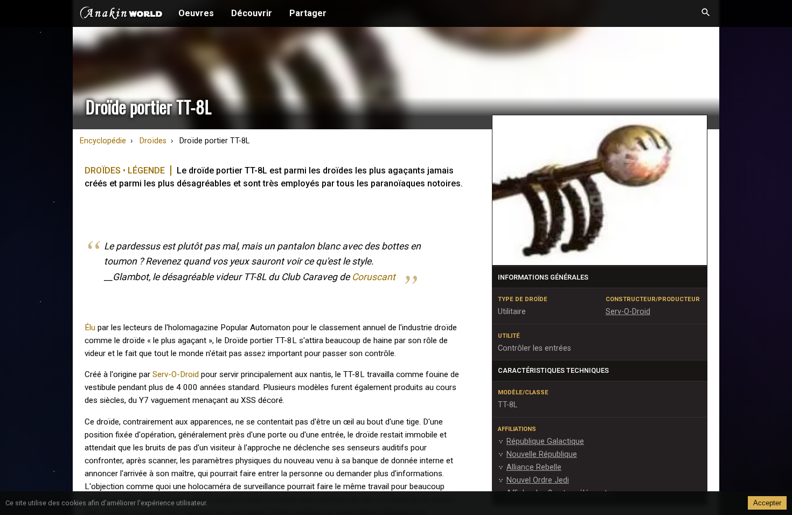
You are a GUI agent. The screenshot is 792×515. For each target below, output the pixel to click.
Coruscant (373, 277)
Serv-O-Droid (175, 374)
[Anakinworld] (121, 14)
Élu (90, 327)
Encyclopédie (103, 140)
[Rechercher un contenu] (705, 13)
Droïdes (153, 140)
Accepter (767, 503)
